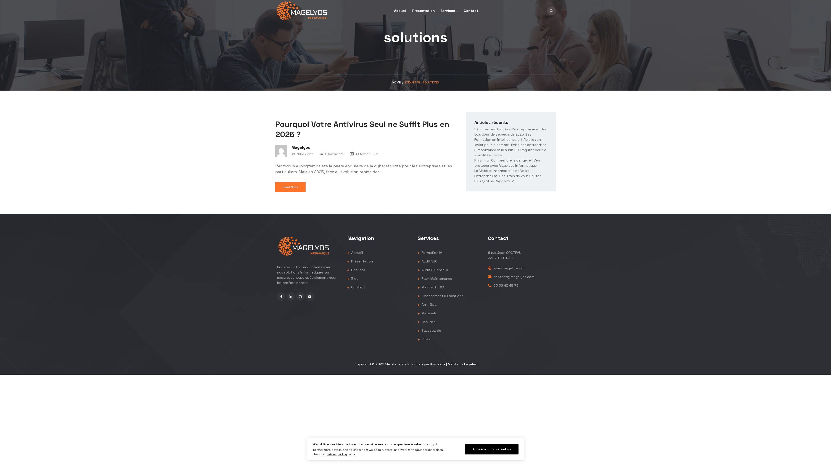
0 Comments (334, 154)
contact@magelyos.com (513, 277)
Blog (354, 278)
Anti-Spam (430, 304)
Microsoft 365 (433, 287)
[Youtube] (310, 296)
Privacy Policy (337, 454)
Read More (290, 187)
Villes (425, 339)
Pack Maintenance (436, 278)
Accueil (400, 10)
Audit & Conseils (434, 270)
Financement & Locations (442, 296)
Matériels (428, 313)
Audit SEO (429, 261)
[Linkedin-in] (291, 296)
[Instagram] (300, 296)
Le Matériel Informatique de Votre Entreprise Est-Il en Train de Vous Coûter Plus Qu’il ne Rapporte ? (507, 175)
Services (447, 10)
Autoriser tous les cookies (491, 449)
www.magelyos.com (510, 268)
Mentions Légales (462, 364)
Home (396, 82)
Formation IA (431, 252)
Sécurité (428, 322)
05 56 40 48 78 (506, 285)
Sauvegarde (431, 330)
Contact (471, 10)
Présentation (423, 10)
